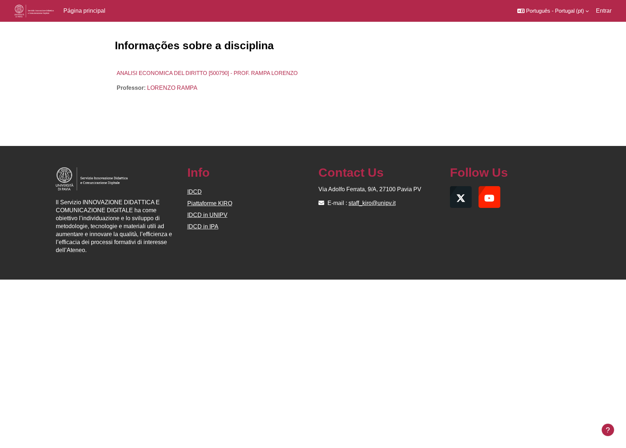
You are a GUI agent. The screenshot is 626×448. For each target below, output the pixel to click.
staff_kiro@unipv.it (372, 203)
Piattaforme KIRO (209, 203)
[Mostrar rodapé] (607, 429)
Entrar (604, 11)
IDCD (194, 192)
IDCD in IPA (202, 226)
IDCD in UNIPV (207, 215)
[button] (553, 11)
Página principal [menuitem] (84, 11)
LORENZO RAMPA (172, 88)
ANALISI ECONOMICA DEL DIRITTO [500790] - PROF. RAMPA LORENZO (207, 73)
